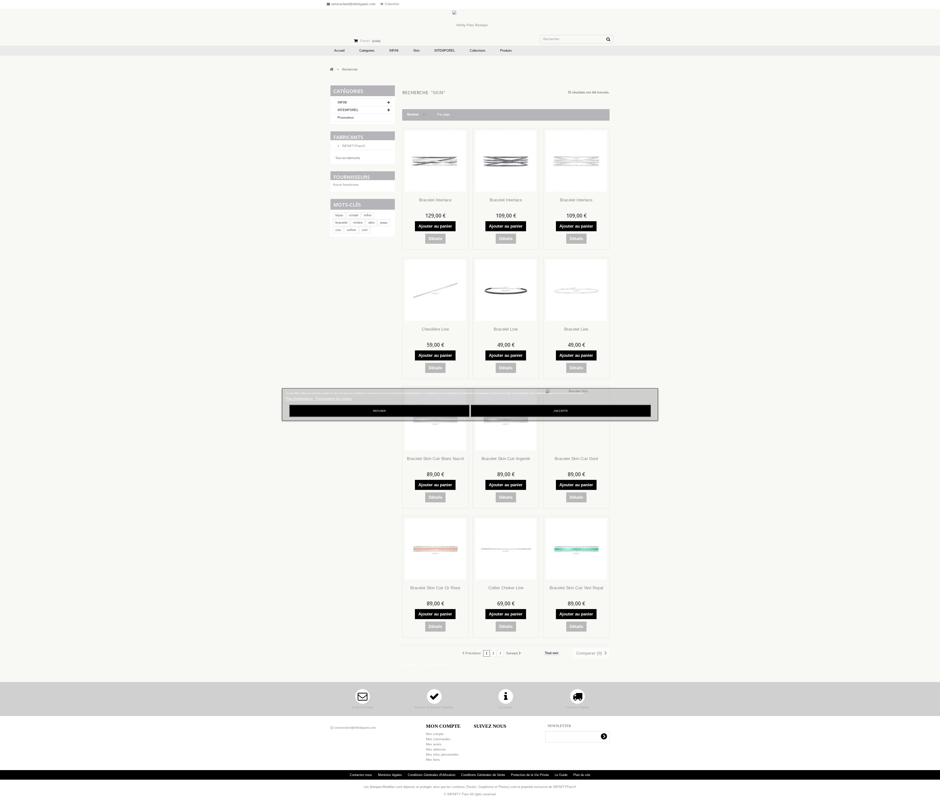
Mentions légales (390, 775)
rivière (358, 222)
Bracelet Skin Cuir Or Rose (435, 588)
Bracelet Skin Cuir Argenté (506, 458)
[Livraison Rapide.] (577, 699)
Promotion (346, 117)
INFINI (342, 102)
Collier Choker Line (505, 588)
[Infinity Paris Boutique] (470, 25)
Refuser (379, 410)
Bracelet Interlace (435, 200)
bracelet (341, 222)
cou (338, 230)
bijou (339, 215)
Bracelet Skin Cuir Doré (576, 458)
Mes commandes (438, 739)
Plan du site (581, 775)
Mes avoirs (434, 744)
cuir (365, 230)
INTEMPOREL (348, 110)
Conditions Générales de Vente (483, 775)
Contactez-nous (361, 775)
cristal (353, 215)
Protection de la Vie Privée (530, 775)
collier (351, 230)
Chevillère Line (435, 329)
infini (368, 215)
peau (384, 222)
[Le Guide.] (505, 699)
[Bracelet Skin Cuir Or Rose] (435, 549)
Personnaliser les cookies (334, 399)
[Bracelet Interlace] (435, 161)
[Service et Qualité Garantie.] (434, 699)
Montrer (413, 114)
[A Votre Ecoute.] (362, 699)
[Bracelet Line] (505, 290)
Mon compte (435, 734)
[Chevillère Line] (435, 290)
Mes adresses (436, 749)
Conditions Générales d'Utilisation (432, 775)
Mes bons (433, 760)
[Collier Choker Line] (505, 549)
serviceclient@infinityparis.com (355, 727)
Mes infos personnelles (442, 754)
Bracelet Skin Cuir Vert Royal (576, 588)
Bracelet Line (506, 329)
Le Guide (561, 775)
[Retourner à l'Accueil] (331, 70)
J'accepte (560, 410)
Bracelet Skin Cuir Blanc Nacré (435, 458)
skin (371, 222)
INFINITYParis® (353, 146)
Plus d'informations (300, 399)
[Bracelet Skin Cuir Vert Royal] (576, 549)
